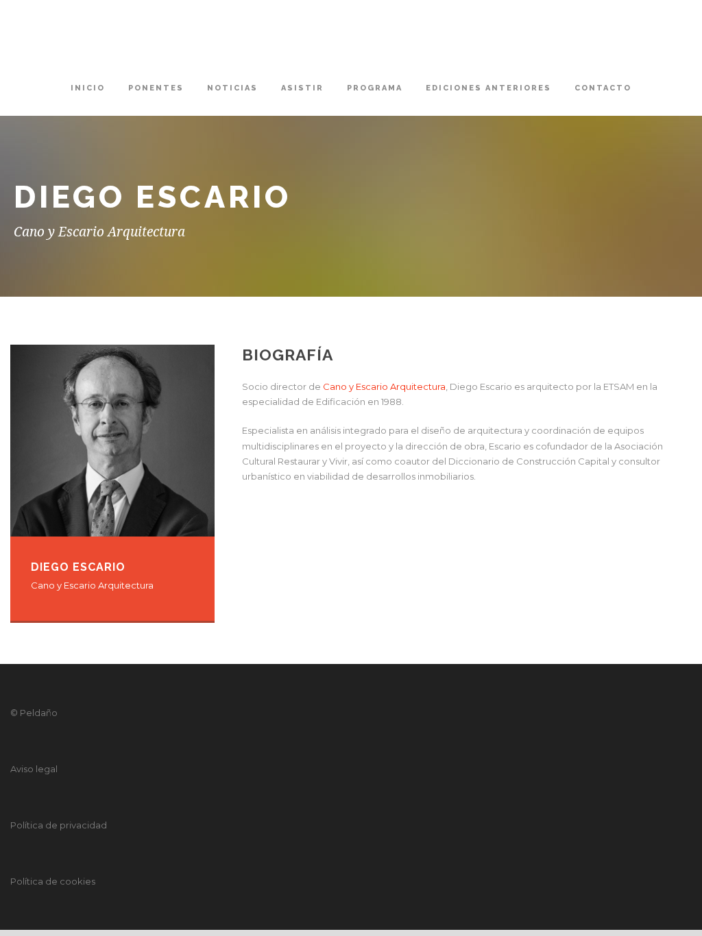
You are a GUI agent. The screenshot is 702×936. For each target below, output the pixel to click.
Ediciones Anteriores (488, 88)
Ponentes (156, 88)
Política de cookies (52, 881)
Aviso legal (34, 768)
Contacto (602, 88)
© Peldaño (34, 712)
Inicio (88, 88)
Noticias (232, 88)
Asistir (302, 88)
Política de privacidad (58, 825)
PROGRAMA (374, 88)
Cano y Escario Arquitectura (384, 386)
